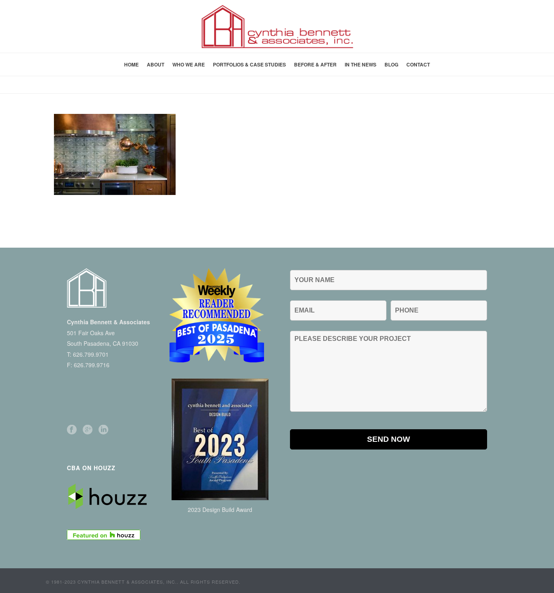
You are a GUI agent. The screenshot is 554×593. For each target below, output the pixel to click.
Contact (418, 64)
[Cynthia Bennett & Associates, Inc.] (277, 26)
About (155, 64)
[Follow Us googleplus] (87, 430)
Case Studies (371, 85)
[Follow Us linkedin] (103, 430)
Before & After (315, 64)
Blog (391, 64)
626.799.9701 (91, 354)
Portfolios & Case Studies (249, 64)
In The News (360, 64)
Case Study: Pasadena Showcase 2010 (445, 85)
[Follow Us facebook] (72, 430)
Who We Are (188, 64)
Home (131, 64)
